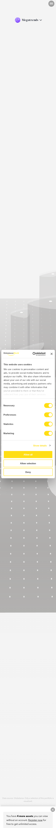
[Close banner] (51, 354)
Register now (35, 820)
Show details (40, 445)
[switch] (48, 414)
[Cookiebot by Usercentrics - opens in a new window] (34, 354)
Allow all (28, 454)
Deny (28, 472)
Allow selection (28, 463)
